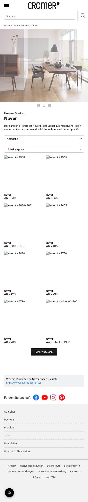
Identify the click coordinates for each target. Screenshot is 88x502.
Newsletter (10, 443)
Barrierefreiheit (72, 466)
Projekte (9, 427)
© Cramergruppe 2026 (44, 477)
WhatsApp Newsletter (17, 451)
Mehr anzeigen (44, 351)
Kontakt (12, 466)
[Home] (44, 8)
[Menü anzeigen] (5, 5)
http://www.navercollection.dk (24, 382)
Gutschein (10, 411)
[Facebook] (36, 399)
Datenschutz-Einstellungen (20, 471)
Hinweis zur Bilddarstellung (52, 471)
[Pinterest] (62, 399)
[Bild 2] (44, 105)
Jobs (7, 435)
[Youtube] (44, 399)
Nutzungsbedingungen (31, 466)
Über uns (9, 419)
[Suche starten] (82, 16)
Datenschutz (53, 466)
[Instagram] (53, 399)
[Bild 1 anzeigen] (38, 105)
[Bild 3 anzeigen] (49, 105)
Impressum (76, 471)
